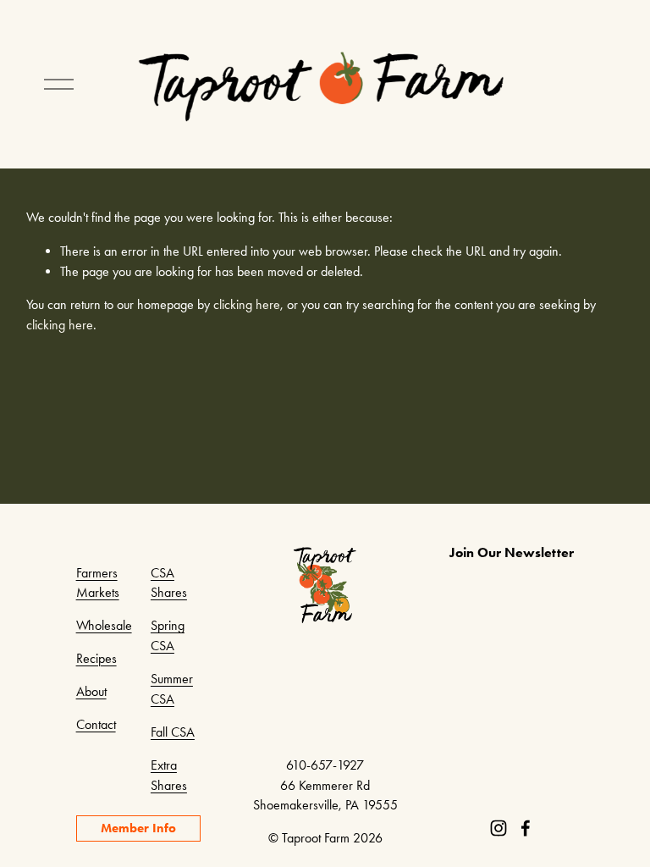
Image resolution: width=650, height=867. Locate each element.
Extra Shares (169, 775)
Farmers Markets (97, 583)
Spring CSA (168, 635)
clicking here (246, 304)
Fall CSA (173, 732)
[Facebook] (525, 828)
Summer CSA (172, 689)
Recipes (96, 658)
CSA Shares (169, 583)
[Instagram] (498, 828)
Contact (96, 724)
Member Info (138, 828)
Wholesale (104, 625)
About (91, 691)
